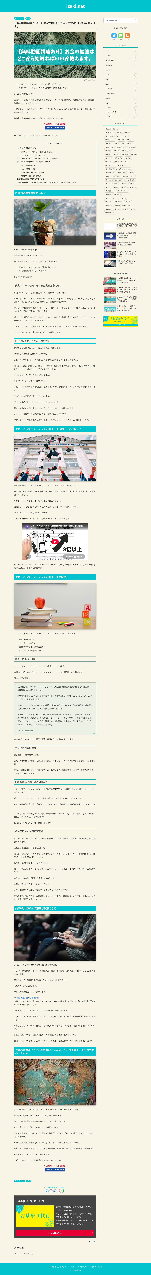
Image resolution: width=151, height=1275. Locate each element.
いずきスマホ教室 (94, 1267)
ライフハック (20, 18)
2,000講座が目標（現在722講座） (33, 172)
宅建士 (120, 99)
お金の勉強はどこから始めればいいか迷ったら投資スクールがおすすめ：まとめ (46, 182)
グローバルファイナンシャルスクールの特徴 (33, 162)
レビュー (120, 79)
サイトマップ (82, 1267)
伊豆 (122, 108)
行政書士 (120, 117)
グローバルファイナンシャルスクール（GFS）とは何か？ (38, 158)
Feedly (120, 39)
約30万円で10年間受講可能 (31, 176)
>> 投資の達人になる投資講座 (26, 998)
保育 (120, 85)
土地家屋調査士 (120, 93)
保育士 (122, 89)
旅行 (120, 103)
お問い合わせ (55, 1267)
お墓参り (120, 65)
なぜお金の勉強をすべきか (27, 148)
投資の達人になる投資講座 (55, 127)
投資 (28, 18)
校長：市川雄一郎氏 (28, 165)
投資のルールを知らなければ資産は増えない (37, 152)
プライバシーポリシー (69, 1267)
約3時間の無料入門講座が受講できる (30, 179)
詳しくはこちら (55, 1233)
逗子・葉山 (122, 112)
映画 (122, 56)
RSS (127, 39)
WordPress (120, 60)
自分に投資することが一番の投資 (33, 155)
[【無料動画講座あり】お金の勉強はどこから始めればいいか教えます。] (55, 1191)
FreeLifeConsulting (27, 730)
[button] (136, 20)
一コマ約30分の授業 (28, 169)
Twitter (114, 39)
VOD (120, 51)
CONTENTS (52, 143)
